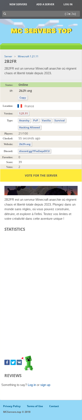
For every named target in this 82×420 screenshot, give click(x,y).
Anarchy (24, 120)
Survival (59, 120)
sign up (45, 385)
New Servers (18, 4)
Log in (68, 4)
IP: (11, 90)
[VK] (19, 362)
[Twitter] (13, 362)
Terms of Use (35, 406)
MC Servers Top (41, 31)
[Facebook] (7, 362)
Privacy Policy (12, 406)
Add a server (45, 4)
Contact (54, 406)
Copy (23, 97)
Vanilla (46, 120)
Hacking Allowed (29, 127)
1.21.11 (23, 113)
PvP (35, 120)
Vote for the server (41, 175)
